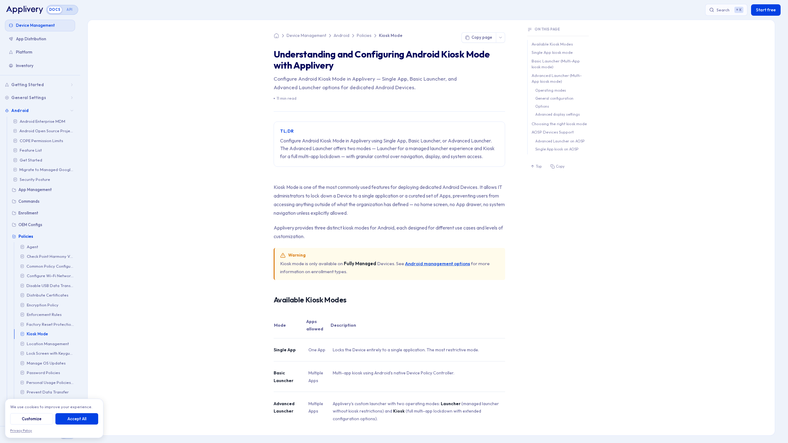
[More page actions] (500, 37)
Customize (32, 418)
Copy (560, 166)
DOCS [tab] (55, 9)
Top (539, 166)
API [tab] (69, 9)
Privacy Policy (21, 430)
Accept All (76, 418)
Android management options (437, 263)
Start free (766, 10)
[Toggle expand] (72, 85)
